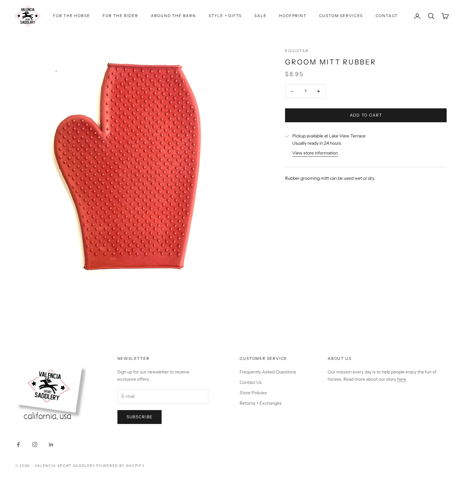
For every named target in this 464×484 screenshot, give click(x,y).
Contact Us (251, 382)
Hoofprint (292, 15)
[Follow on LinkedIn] (51, 444)
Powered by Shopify (120, 465)
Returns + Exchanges (261, 403)
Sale (260, 15)
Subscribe (140, 416)
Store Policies (253, 393)
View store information (315, 153)
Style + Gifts (225, 15)
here (401, 379)
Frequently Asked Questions (268, 372)
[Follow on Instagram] (35, 444)
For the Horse (71, 15)
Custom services (341, 15)
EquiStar (296, 50)
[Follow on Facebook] (18, 444)
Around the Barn (173, 15)
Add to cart (366, 115)
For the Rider (120, 15)
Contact (387, 15)
